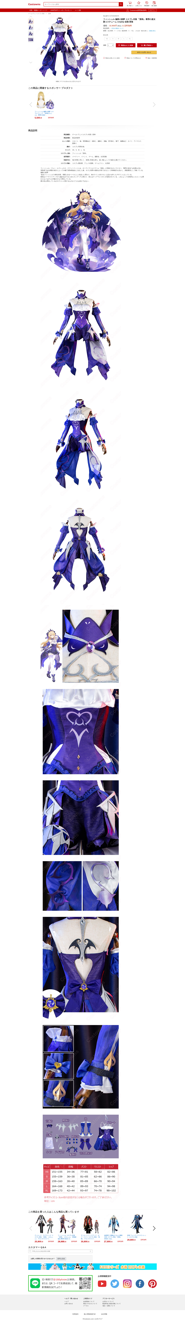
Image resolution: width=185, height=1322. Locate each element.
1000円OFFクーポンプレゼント (61, 10)
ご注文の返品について (117, 28)
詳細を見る (152, 31)
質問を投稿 (61, 1259)
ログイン (153, 10)
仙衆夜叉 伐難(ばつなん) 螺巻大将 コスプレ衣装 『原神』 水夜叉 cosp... (113, 1237)
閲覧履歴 (146, 4)
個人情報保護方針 (90, 1314)
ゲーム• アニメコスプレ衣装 (36, 13)
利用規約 (75, 1314)
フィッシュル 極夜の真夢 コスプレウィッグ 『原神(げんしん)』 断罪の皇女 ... (44, 113)
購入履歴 (154, 4)
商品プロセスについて (90, 1303)
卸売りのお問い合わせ (144, 52)
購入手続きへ (147, 45)
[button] (30, 16)
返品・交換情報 (151, 58)
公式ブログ (98, 1319)
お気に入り (139, 4)
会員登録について (88, 1301)
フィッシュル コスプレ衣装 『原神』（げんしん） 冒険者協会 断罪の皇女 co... (67, 1237)
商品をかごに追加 (125, 45)
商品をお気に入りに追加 (111, 58)
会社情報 (104, 1314)
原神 (49, 13)
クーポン (86, 1306)
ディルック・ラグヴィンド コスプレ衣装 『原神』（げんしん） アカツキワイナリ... (44, 1237)
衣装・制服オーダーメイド (38, 10)
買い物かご (130, 4)
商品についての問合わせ (132, 58)
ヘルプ (66, 1301)
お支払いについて (108, 1301)
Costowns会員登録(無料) (138, 10)
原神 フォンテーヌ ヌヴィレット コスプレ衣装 (136, 1236)
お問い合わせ (68, 1303)
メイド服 (78, 10)
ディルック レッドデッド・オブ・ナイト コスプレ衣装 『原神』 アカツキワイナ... (90, 1237)
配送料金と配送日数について (112, 1303)
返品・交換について (109, 1306)
